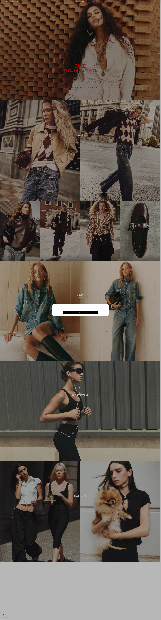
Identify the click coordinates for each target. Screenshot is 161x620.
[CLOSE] (107, 305)
